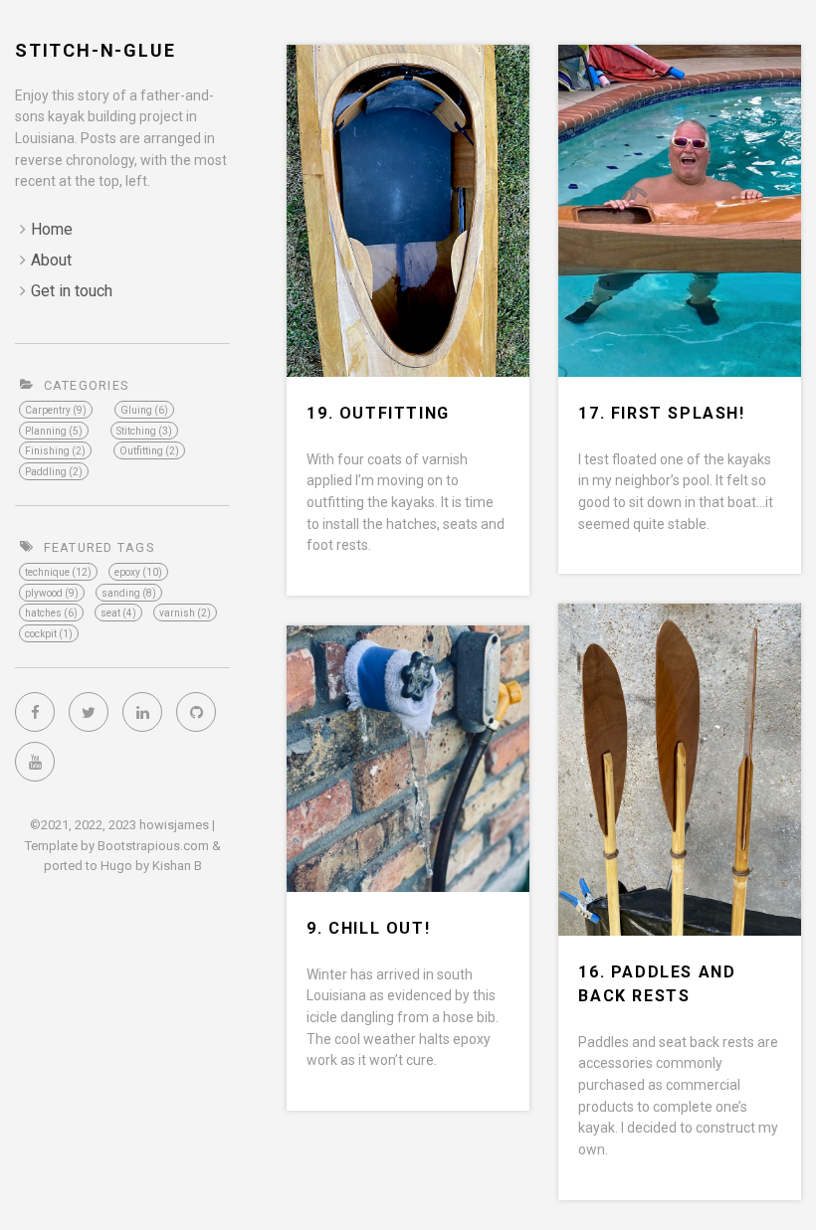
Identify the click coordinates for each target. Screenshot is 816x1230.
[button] (58, 572)
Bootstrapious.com (153, 845)
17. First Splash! (661, 413)
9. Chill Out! (368, 928)
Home (52, 229)
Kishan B (177, 865)
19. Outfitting (377, 413)
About (51, 260)
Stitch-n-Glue (95, 50)
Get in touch (71, 290)
